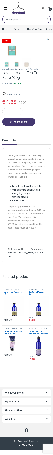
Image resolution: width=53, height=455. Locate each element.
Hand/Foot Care (34, 29)
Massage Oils (14, 289)
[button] (48, 39)
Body (16, 29)
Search (46, 19)
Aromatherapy (8, 69)
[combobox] (22, 19)
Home (5, 29)
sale (36, 69)
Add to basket (21, 121)
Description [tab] (9, 140)
